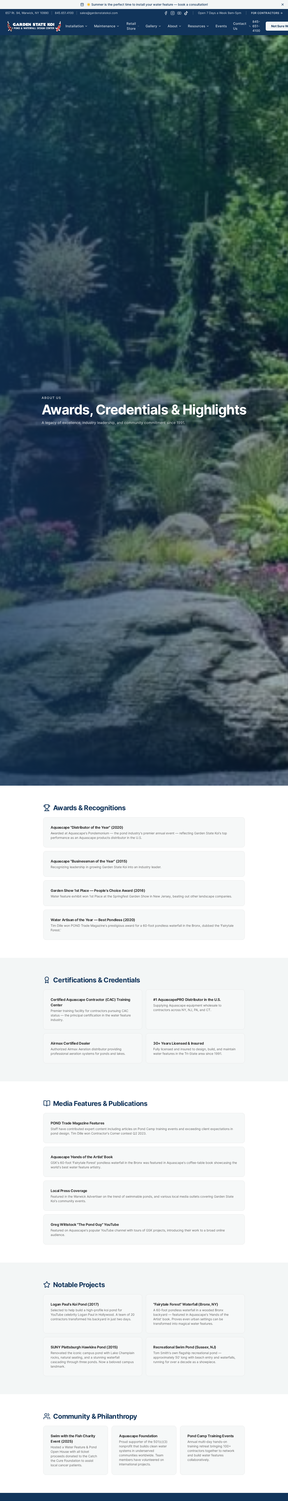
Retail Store (131, 26)
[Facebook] (166, 13)
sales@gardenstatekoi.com (99, 13)
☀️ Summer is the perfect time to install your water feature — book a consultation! (147, 4)
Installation (74, 26)
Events (221, 26)
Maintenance (104, 26)
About (173, 26)
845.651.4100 (64, 13)
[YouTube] (179, 13)
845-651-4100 (256, 26)
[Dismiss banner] (282, 4)
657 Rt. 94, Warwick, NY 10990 (27, 13)
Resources (196, 26)
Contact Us (239, 26)
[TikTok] (186, 13)
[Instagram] (173, 13)
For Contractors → (267, 13)
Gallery (151, 26)
